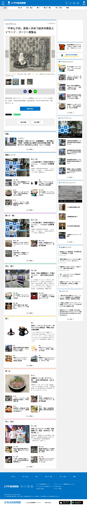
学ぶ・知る (59, 7)
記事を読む (30, 109)
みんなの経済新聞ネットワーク (12, 502)
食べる (20, 7)
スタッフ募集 (58, 488)
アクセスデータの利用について (45, 486)
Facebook (66, 3)
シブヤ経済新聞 (16, 3)
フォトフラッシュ (10, 24)
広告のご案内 (40, 488)
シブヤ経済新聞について (43, 484)
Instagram (74, 3)
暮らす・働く (47, 7)
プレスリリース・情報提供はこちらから (65, 484)
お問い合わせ (58, 486)
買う (38, 7)
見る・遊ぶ (29, 7)
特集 (67, 7)
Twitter (70, 3)
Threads (77, 3)
